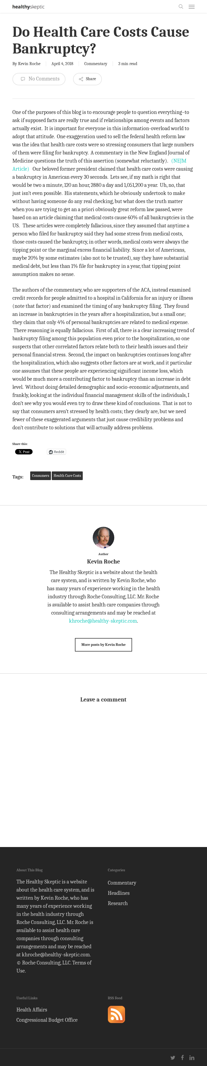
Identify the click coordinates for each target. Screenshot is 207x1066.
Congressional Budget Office (47, 1020)
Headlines (119, 893)
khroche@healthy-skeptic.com (103, 621)
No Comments (43, 79)
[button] (192, 6)
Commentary (95, 63)
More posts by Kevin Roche (103, 644)
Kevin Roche (29, 63)
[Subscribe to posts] (116, 1025)
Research (118, 903)
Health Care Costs (67, 475)
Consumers (40, 475)
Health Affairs (31, 1010)
